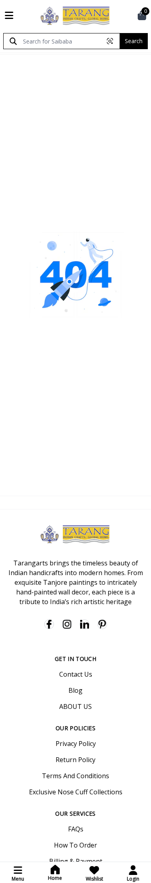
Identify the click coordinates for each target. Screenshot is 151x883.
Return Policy (75, 759)
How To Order (75, 845)
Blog (75, 690)
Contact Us (75, 674)
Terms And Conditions (75, 775)
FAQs (75, 829)
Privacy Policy (76, 743)
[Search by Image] (110, 41)
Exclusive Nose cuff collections (75, 791)
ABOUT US (75, 706)
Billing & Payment (75, 861)
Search (134, 41)
